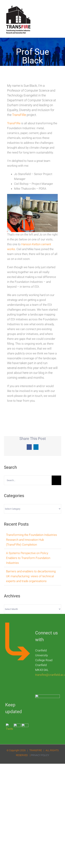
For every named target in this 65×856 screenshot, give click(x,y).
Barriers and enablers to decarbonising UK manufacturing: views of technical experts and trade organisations (31, 576)
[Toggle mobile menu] (58, 8)
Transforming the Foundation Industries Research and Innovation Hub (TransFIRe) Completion (31, 539)
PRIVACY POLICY (40, 755)
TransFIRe (19, 115)
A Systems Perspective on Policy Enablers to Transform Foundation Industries (28, 558)
